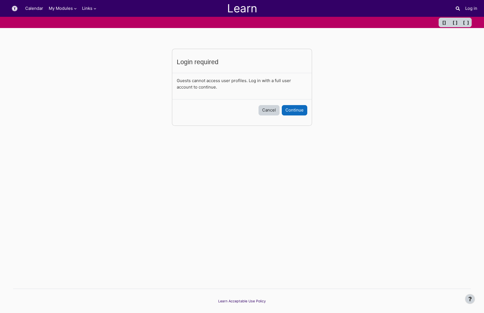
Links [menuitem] (87, 8)
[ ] (455, 22)
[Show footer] (470, 299)
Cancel (269, 110)
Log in (471, 8)
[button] (14, 8)
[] (444, 22)
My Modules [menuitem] (61, 8)
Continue (294, 110)
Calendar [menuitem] (34, 8)
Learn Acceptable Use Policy (242, 301)
